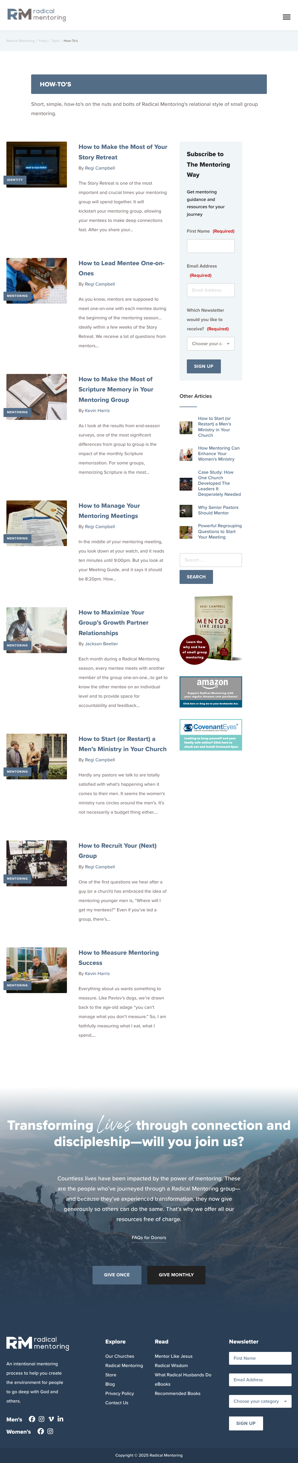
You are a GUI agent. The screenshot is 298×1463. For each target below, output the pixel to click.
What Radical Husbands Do (183, 1375)
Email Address (202, 271)
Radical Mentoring (20, 40)
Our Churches (119, 1356)
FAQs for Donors (149, 1237)
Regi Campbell (100, 168)
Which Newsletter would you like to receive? (208, 319)
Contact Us (116, 1403)
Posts (43, 40)
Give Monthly (176, 1275)
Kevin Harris (97, 410)
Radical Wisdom (171, 1365)
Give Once (117, 1275)
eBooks (163, 1384)
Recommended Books (178, 1393)
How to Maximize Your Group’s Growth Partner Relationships (113, 622)
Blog (110, 1384)
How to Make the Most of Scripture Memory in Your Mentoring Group (116, 389)
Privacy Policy (119, 1393)
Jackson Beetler (101, 644)
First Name (211, 231)
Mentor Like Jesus (174, 1356)
